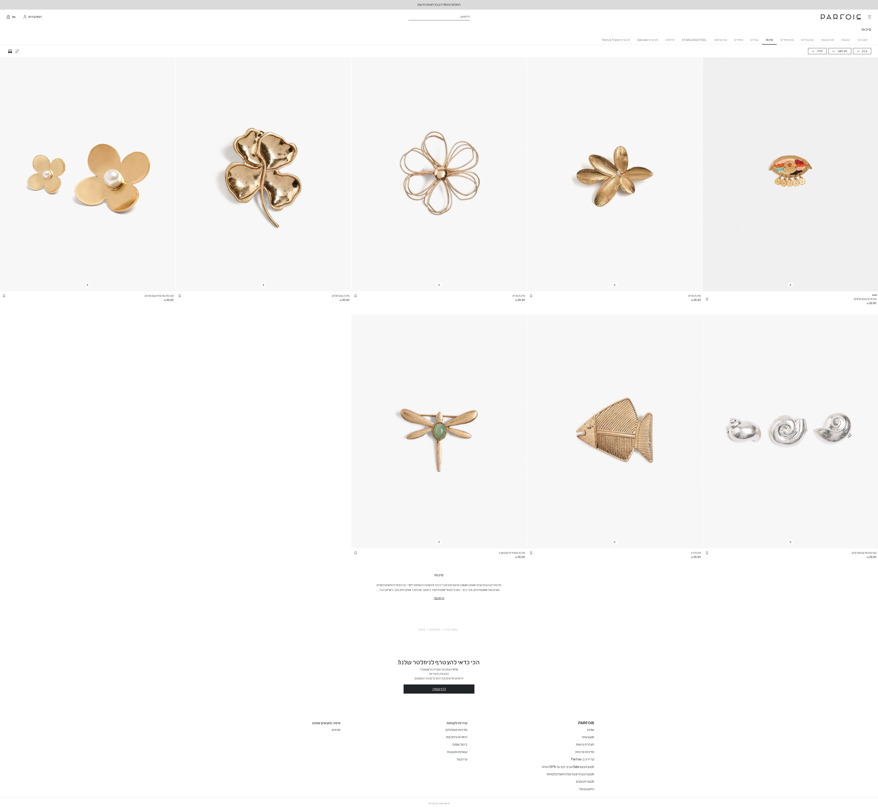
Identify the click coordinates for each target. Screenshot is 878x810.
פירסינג (670, 39)
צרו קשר (461, 759)
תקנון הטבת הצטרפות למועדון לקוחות (570, 774)
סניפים (336, 730)
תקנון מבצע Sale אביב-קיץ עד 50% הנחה (568, 767)
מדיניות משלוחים (456, 730)
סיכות (769, 39)
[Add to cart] (790, 285)
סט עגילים (807, 39)
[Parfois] (841, 17)
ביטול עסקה (459, 744)
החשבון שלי (586, 789)
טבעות (845, 39)
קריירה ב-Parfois (582, 759)
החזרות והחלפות (456, 737)
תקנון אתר (587, 737)
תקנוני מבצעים (585, 781)
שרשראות (720, 39)
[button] (707, 299)
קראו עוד (439, 598)
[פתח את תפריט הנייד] (869, 17)
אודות (590, 730)
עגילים (754, 39)
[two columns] (10, 51)
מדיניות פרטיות (584, 752)
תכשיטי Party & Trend (616, 39)
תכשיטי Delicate (647, 39)
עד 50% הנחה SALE (439, 4)
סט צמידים (787, 39)
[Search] (472, 17)
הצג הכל (862, 39)
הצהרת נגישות (585, 744)
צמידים (738, 39)
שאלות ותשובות (457, 752)
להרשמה (439, 689)
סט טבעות (827, 39)
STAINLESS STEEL (694, 39)
